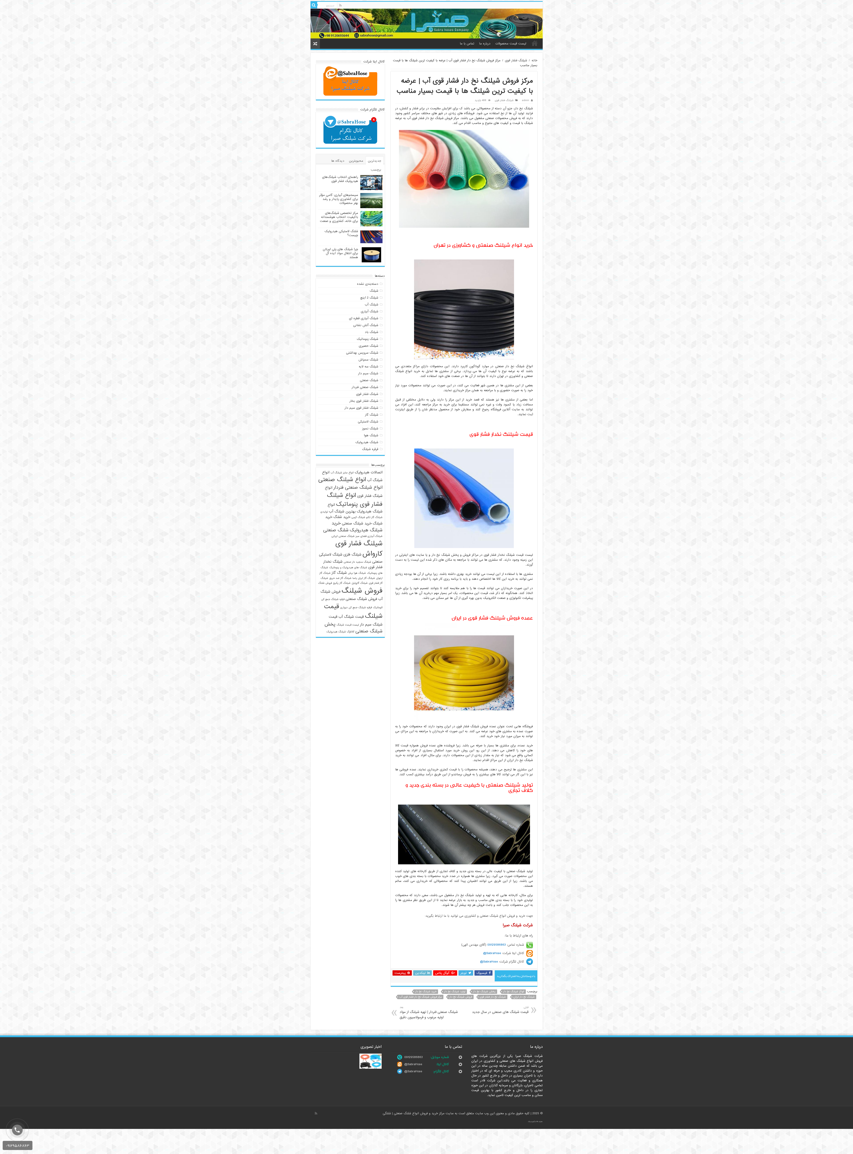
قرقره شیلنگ (370, 449)
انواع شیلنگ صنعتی (342, 479)
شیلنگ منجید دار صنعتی (357, 562)
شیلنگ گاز (371, 414)
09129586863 (496, 944)
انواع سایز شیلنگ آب (342, 473)
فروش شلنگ (325, 583)
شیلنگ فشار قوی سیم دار (361, 407)
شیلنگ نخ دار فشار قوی (493, 997)
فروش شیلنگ (362, 590)
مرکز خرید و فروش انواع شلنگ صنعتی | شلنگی (414, 1113)
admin (525, 100)
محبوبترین (356, 160)
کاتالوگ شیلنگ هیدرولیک (340, 632)
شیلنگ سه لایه (368, 366)
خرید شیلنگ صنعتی (357, 523)
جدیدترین (374, 160)
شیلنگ (374, 290)
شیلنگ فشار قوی (516, 60)
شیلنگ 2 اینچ (369, 297)
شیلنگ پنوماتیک (367, 339)
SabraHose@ (492, 953)
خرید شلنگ (341, 517)
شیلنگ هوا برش (357, 573)
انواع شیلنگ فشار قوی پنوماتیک (355, 500)
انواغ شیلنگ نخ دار (513, 992)
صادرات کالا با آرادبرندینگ (535, 1121)
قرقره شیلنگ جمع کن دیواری (356, 608)
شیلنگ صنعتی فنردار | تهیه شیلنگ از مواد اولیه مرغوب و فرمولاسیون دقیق (429, 1012)
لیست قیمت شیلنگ (348, 625)
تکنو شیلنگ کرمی (360, 517)
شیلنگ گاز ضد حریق (340, 578)
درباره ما (484, 43)
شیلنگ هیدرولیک (366, 442)
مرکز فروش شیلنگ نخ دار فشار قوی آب (420, 997)
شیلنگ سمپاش (368, 359)
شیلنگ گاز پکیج (342, 583)
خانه (534, 43)
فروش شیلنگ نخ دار (460, 997)
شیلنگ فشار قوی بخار (363, 401)
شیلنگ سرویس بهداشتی (362, 352)
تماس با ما (467, 43)
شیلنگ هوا (371, 435)
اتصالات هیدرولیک (369, 472)
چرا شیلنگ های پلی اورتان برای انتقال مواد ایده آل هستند (340, 253)
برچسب (376, 169)
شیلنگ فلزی (352, 554)
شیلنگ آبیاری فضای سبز (369, 536)
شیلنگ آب (371, 304)
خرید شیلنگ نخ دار (425, 992)
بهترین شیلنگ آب (342, 511)
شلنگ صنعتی (336, 530)
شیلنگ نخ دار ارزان (524, 997)
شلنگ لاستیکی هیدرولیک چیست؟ (341, 233)
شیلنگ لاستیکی (368, 421)
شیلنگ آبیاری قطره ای (363, 318)
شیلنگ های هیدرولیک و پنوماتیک (348, 568)
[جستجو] (314, 5)
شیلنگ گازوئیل (360, 583)
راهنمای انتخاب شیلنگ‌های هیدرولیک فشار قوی (340, 179)
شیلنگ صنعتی (369, 380)
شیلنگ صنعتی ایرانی (343, 536)
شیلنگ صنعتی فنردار (365, 387)
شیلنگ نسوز (370, 428)
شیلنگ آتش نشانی (365, 325)
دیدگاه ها (337, 160)
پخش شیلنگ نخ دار (484, 992)
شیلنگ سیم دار (368, 373)
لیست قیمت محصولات (510, 43)
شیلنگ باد (371, 332)
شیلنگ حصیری (368, 345)
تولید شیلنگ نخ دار (454, 992)
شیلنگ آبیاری (369, 311)
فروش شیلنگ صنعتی (361, 599)
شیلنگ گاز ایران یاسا (364, 578)
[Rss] (340, 5)
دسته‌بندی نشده (367, 283)
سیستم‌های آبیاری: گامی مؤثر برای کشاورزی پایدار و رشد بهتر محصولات (338, 199)
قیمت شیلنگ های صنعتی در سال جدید (500, 1010)
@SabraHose (413, 1064)
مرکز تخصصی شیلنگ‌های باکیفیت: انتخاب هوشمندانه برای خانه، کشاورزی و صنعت (339, 217)
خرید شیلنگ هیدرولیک (357, 527)
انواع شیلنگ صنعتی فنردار (358, 487)
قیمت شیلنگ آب (351, 617)
